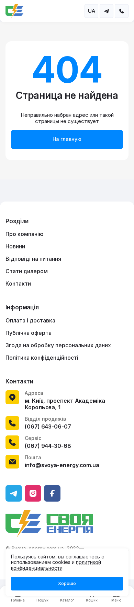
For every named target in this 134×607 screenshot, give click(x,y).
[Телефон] (122, 11)
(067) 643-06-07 (48, 426)
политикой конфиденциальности (56, 565)
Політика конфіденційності (41, 357)
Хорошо (67, 583)
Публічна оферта (28, 332)
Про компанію (24, 233)
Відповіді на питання (33, 258)
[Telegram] (106, 11)
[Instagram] (33, 493)
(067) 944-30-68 (48, 446)
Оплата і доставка (30, 320)
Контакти (18, 283)
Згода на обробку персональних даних (58, 345)
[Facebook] (52, 493)
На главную (67, 139)
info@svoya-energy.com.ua (62, 465)
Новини (15, 246)
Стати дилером (26, 271)
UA (91, 11)
